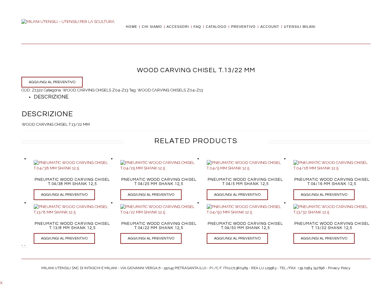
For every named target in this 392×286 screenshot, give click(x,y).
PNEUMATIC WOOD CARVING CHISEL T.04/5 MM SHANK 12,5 (245, 181)
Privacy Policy (339, 268)
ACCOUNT (269, 26)
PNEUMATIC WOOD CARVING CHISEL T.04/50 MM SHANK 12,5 (245, 225)
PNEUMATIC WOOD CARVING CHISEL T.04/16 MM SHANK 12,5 (332, 181)
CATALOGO (216, 26)
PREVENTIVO (243, 26)
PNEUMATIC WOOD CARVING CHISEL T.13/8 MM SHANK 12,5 (72, 225)
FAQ (197, 26)
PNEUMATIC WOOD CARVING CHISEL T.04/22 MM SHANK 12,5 (159, 225)
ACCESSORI (178, 26)
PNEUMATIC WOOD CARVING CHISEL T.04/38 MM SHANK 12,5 (72, 181)
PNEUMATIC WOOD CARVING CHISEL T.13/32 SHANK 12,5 (332, 225)
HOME (131, 26)
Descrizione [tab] (51, 97)
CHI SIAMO (152, 26)
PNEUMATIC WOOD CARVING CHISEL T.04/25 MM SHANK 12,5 (159, 181)
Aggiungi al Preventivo (52, 82)
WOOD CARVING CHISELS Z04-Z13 (95, 90)
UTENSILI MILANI (299, 26)
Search (322, 26)
